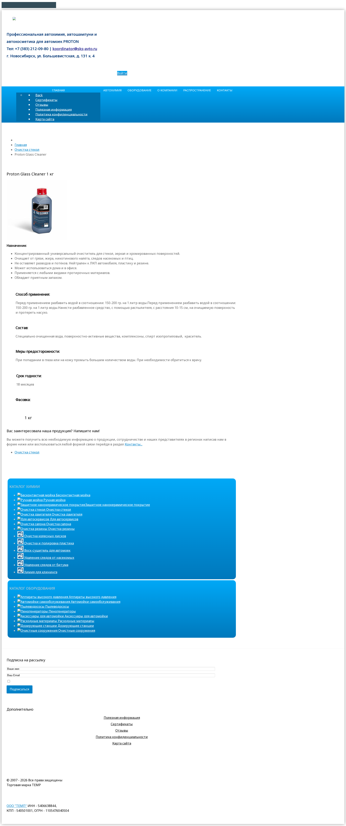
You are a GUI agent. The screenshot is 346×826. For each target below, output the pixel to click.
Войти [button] (122, 73)
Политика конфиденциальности (122, 737)
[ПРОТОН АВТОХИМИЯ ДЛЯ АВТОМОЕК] (42, 19)
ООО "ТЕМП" (17, 806)
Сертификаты (122, 724)
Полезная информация (122, 717)
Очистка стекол (27, 452)
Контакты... (133, 444)
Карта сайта (121, 743)
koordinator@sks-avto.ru (74, 48)
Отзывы (121, 730)
